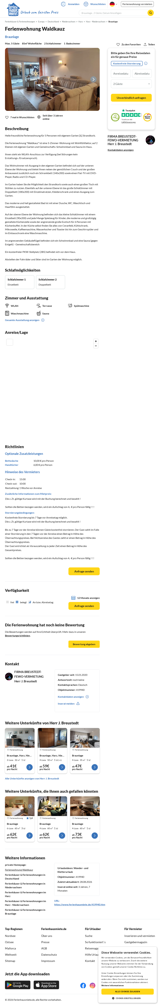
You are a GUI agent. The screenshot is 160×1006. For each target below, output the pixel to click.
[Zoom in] (96, 341)
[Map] (52, 383)
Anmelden (73, 4)
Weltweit (11, 954)
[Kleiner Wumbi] (85, 738)
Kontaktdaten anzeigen (121, 149)
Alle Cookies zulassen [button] (127, 991)
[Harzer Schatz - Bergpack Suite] (52, 806)
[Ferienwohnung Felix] (20, 806)
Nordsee (10, 936)
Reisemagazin (93, 948)
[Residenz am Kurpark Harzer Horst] (52, 738)
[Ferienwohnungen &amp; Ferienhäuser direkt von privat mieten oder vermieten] (32, 12)
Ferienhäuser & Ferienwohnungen (20, 21)
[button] (127, 998)
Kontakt (90, 961)
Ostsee (9, 942)
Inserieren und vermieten (139, 936)
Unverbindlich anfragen (131, 97)
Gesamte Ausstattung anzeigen (22, 319)
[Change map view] (10, 342)
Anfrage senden (84, 571)
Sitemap (10, 961)
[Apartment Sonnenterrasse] (20, 738)
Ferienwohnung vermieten (137, 4)
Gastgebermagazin (135, 942)
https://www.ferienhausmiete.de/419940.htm (79, 904)
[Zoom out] (96, 346)
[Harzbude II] (85, 806)
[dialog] (127, 975)
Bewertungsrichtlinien (17, 635)
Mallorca (10, 948)
